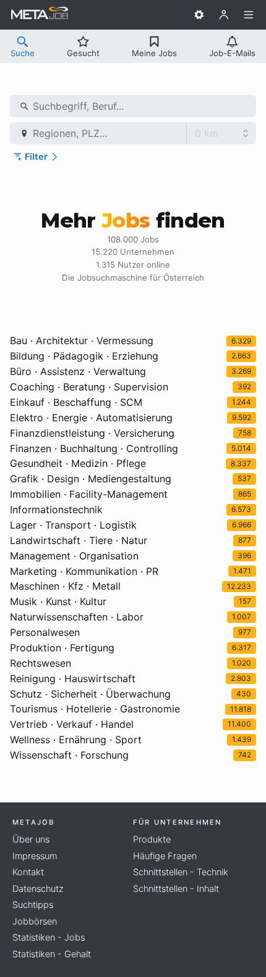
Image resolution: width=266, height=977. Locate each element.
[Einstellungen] (199, 15)
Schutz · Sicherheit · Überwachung (90, 694)
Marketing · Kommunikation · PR (84, 571)
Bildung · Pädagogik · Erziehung (84, 356)
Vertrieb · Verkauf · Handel (72, 724)
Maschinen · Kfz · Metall (65, 586)
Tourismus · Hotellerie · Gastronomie (95, 709)
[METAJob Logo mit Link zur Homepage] (39, 15)
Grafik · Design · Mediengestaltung (90, 478)
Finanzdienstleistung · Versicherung (92, 433)
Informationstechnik (56, 509)
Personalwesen (45, 632)
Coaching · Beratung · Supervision (89, 387)
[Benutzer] (224, 15)
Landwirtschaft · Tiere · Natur (78, 540)
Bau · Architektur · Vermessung (81, 340)
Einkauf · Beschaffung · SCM (76, 402)
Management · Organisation (74, 556)
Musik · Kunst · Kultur (58, 601)
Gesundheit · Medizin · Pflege (78, 463)
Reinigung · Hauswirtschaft (72, 678)
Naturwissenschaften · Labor (77, 617)
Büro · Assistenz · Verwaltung (78, 371)
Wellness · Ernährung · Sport (76, 739)
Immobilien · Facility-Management (89, 494)
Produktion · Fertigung (62, 647)
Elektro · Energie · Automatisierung (91, 417)
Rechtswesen (40, 663)
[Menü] (249, 15)
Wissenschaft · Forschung (69, 755)
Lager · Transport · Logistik (73, 525)
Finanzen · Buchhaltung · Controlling (94, 448)
